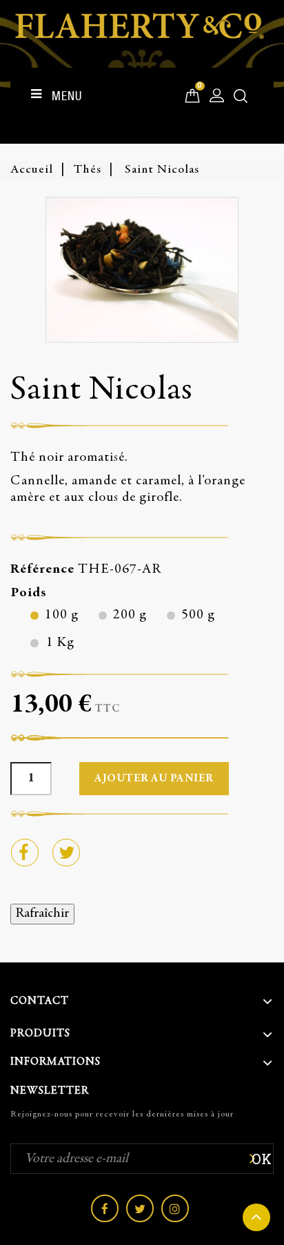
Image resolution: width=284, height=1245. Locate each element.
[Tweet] (65, 852)
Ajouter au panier (154, 778)
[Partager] (24, 852)
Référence (42, 569)
